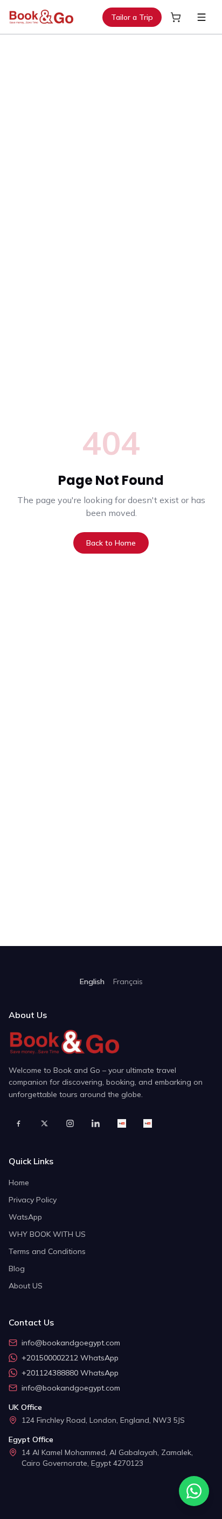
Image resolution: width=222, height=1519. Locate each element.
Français (128, 981)
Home (19, 1182)
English (92, 981)
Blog (17, 1268)
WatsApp (25, 1217)
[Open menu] (201, 17)
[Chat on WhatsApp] (194, 1491)
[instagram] (70, 1123)
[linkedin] (96, 1123)
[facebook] (18, 1123)
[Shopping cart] (176, 17)
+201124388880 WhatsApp (70, 1373)
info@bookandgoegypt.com (71, 1343)
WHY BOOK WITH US (47, 1234)
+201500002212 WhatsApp (70, 1358)
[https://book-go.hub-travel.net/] (121, 1123)
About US (26, 1286)
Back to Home (111, 543)
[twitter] (44, 1123)
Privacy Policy (33, 1200)
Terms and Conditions (47, 1251)
